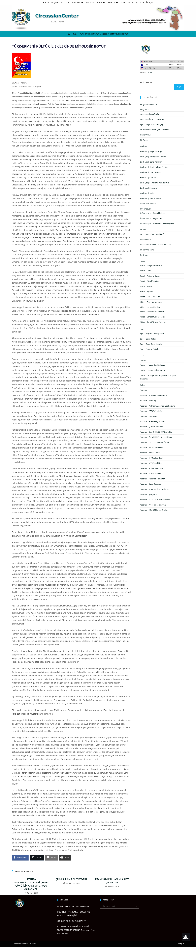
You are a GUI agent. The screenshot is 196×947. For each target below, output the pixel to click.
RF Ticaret (144, 140)
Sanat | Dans (145, 270)
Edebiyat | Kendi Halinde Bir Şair (154, 167)
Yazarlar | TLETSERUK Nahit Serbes (155, 499)
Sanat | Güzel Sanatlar (149, 281)
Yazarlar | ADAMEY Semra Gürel (153, 395)
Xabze (46, 2)
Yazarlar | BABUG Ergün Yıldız (152, 421)
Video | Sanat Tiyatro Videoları (153, 322)
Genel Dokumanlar (148, 203)
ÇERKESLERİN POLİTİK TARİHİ (72, 879)
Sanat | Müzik (146, 286)
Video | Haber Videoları (150, 296)
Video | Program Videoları (151, 302)
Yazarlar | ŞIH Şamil (148, 494)
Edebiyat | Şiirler (147, 193)
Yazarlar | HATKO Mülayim (151, 447)
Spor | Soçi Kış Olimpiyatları (152, 333)
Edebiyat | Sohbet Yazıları (151, 198)
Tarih (67, 2)
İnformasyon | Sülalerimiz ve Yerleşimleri (157, 223)
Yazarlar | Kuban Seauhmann (152, 468)
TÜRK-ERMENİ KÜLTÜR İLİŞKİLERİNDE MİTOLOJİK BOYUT (104, 34)
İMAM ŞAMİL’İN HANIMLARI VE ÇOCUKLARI (112, 881)
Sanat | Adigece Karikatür (151, 265)
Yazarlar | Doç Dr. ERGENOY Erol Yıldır (156, 432)
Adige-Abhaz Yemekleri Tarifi (152, 234)
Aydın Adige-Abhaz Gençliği (151, 124)
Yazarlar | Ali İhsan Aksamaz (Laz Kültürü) (157, 406)
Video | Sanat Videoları (150, 307)
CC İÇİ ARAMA (146, 82)
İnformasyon (145, 209)
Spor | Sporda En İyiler (149, 349)
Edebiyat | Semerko (148, 188)
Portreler (144, 255)
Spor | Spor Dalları (148, 339)
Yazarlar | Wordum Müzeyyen (153, 505)
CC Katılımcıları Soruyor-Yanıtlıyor (154, 129)
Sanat (99, 2)
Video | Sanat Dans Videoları (152, 311)
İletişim (149, 2)
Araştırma (55, 2)
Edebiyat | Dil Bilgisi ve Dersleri (153, 156)
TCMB (149, 72)
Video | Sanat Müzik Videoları (152, 316)
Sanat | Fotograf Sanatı (150, 276)
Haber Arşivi (145, 134)
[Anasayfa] (69, 34)
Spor (123, 2)
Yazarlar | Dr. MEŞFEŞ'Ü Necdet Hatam (156, 437)
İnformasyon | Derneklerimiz (152, 213)
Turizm (130, 2)
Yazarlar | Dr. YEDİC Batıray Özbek (154, 442)
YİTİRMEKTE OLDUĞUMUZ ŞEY (71, 921)
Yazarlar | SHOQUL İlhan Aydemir (154, 489)
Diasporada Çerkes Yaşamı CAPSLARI (155, 244)
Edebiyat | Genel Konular (151, 162)
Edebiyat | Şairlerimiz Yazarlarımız (154, 182)
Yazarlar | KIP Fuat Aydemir (152, 458)
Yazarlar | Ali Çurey (148, 400)
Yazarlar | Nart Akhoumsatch (152, 478)
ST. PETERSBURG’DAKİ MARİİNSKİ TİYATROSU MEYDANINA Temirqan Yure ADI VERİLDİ (76, 930)
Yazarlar (140, 2)
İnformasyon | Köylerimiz (151, 218)
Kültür (89, 2)
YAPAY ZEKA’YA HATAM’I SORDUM (73, 906)
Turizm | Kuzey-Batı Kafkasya (152, 365)
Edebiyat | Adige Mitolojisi (151, 151)
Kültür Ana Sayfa (147, 249)
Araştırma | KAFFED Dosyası (152, 119)
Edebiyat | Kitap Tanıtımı (150, 172)
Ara (179, 87)
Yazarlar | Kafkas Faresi (150, 452)
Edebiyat (76, 2)
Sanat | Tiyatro (146, 291)
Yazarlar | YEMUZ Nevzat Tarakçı (153, 510)
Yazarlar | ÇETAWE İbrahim (151, 426)
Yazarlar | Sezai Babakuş (150, 484)
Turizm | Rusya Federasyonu (152, 370)
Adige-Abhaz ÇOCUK (148, 104)
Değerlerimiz (145, 239)
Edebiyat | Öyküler (148, 177)
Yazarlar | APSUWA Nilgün (151, 411)
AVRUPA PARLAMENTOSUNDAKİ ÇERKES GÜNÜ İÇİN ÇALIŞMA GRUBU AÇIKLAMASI (31, 884)
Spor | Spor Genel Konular (151, 344)
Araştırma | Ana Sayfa (149, 114)
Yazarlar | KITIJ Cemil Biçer (151, 463)
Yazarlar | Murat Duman (150, 473)
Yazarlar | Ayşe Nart (148, 416)
